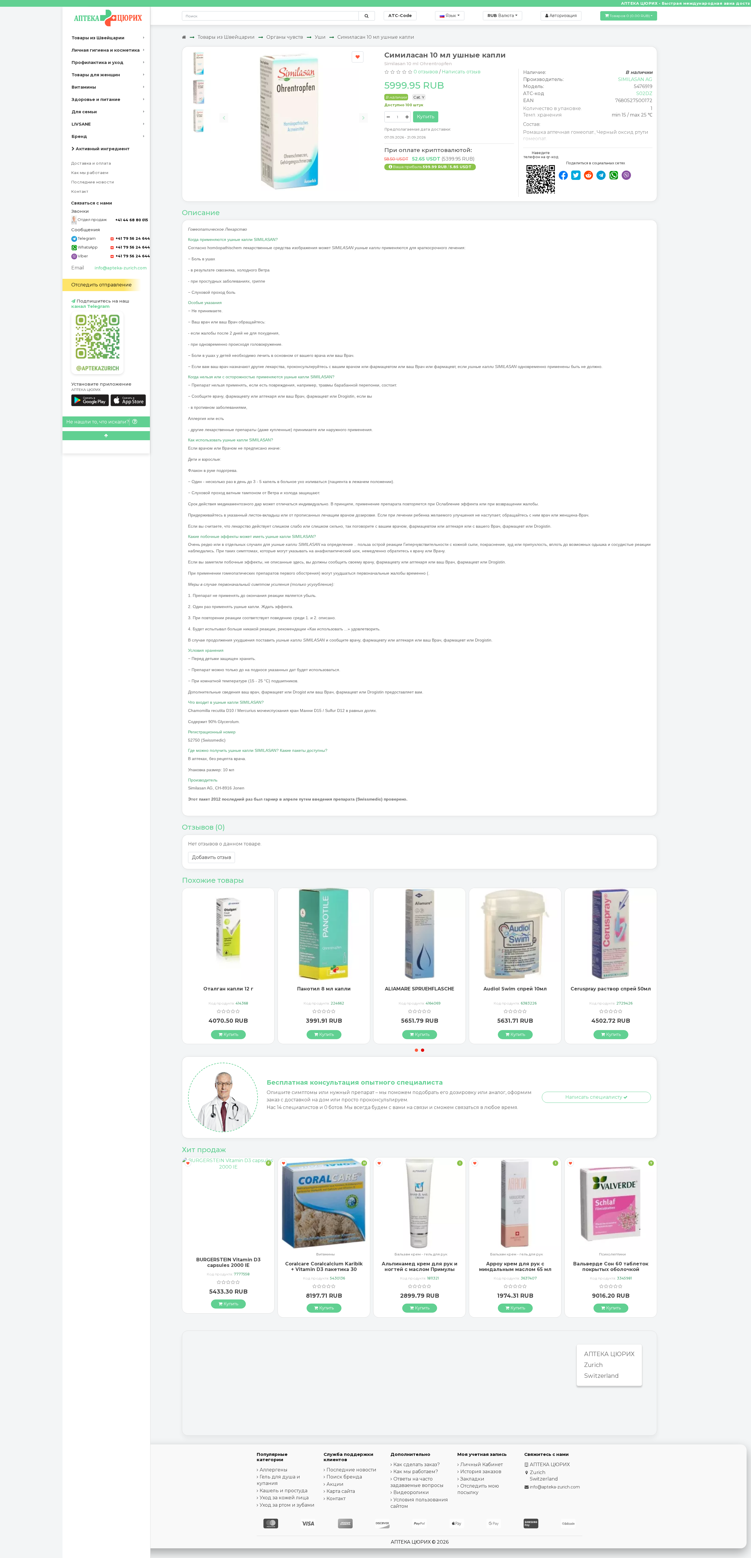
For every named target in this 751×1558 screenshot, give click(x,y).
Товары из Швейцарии (98, 37)
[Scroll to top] (106, 435)
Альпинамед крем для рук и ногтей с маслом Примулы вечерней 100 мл (324, 1269)
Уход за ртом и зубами (287, 1505)
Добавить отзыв (211, 857)
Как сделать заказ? (416, 1464)
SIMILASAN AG (635, 79)
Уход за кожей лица (284, 1497)
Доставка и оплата (91, 163)
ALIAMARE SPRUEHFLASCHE (323, 989)
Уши (320, 37)
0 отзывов (426, 72)
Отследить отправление (101, 285)
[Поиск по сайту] (366, 16)
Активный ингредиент (102, 148)
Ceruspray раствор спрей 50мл (515, 989)
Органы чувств (284, 37)
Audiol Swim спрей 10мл (419, 989)
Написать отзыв (461, 72)
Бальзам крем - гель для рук (325, 1254)
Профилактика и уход (98, 62)
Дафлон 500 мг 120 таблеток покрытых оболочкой (611, 1262)
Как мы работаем (90, 173)
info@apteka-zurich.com (120, 268)
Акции (335, 1484)
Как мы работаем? (415, 1471)
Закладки (472, 1479)
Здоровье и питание (96, 99)
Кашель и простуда (283, 1490)
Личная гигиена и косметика (106, 50)
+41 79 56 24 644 (132, 238)
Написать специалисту (594, 1097)
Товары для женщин (96, 74)
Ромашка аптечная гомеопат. (559, 132)
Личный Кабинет (481, 1464)
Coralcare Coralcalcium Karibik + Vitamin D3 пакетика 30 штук (228, 1269)
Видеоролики (411, 1492)
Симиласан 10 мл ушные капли (375, 37)
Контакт (80, 191)
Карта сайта (341, 1491)
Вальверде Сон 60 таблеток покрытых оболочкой (515, 1266)
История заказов (480, 1471)
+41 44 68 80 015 (131, 220)
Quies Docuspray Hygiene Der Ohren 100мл (611, 991)
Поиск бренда (344, 1477)
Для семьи (84, 111)
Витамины (84, 87)
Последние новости (92, 182)
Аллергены (273, 1470)
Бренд (79, 136)
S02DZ (644, 93)
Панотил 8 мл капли (228, 989)
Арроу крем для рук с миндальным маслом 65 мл (419, 1266)
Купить (425, 116)
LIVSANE (81, 124)
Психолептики (516, 1254)
